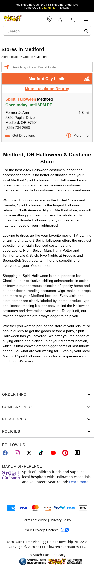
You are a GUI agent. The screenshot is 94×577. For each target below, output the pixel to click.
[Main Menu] (86, 19)
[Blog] (77, 453)
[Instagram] (17, 453)
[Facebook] (5, 453)
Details (64, 7)
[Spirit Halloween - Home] (12, 19)
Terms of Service (35, 520)
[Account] (60, 19)
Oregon (28, 57)
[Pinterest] (65, 453)
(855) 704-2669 (17, 127)
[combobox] (47, 30)
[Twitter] (29, 453)
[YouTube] (53, 453)
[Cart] (73, 19)
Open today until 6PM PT (28, 105)
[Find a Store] (49, 19)
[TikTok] (41, 453)
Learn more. (79, 481)
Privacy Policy (61, 520)
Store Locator (10, 57)
